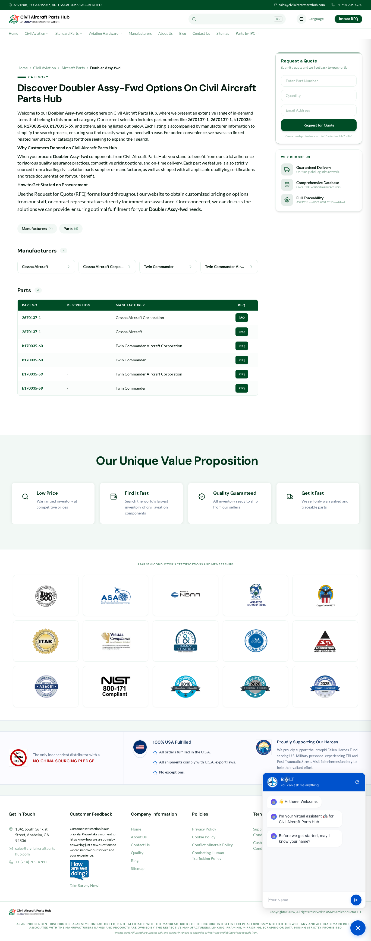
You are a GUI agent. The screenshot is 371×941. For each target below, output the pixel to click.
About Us (165, 33)
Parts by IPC (245, 33)
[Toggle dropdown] (47, 33)
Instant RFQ (348, 19)
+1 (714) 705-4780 (30, 862)
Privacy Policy (204, 829)
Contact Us (201, 33)
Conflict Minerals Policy (212, 844)
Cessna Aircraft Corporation (140, 317)
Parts (71, 228)
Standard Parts (67, 33)
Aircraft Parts (73, 67)
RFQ (242, 317)
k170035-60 (32, 345)
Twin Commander (131, 360)
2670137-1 (31, 317)
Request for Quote (318, 125)
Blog (182, 33)
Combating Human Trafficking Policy (208, 855)
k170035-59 (32, 374)
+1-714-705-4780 (349, 5)
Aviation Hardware (103, 33)
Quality (137, 852)
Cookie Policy (203, 837)
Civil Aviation (35, 33)
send (356, 900)
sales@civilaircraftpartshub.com (302, 5)
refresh (357, 782)
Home (13, 33)
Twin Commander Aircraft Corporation (149, 345)
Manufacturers (140, 33)
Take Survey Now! (85, 885)
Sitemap (222, 33)
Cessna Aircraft (129, 331)
